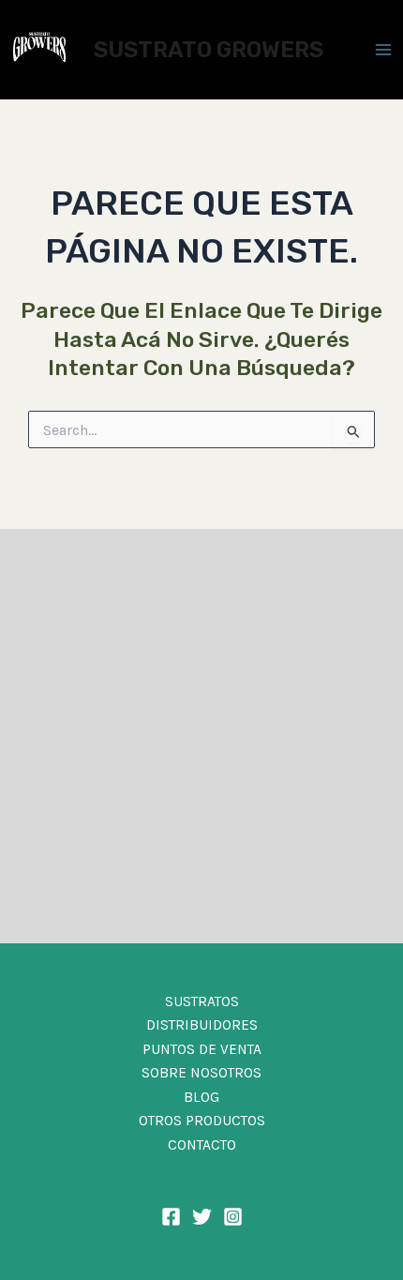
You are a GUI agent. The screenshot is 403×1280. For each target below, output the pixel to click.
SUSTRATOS (202, 1001)
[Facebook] (171, 1217)
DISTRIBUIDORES (202, 1024)
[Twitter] (202, 1217)
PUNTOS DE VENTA (201, 1049)
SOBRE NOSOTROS (201, 1072)
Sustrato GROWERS (208, 50)
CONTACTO (202, 1145)
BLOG (201, 1097)
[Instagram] (233, 1217)
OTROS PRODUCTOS (202, 1120)
